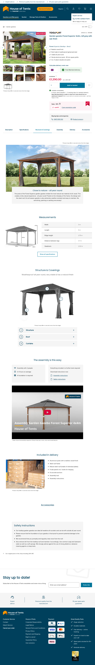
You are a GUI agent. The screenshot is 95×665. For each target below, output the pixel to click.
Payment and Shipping (33, 634)
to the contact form (82, 18)
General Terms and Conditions (35, 628)
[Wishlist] (79, 9)
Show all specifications (47, 254)
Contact (5, 622)
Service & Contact (45, 9)
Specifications (24, 130)
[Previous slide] (2, 48)
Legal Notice (30, 625)
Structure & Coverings (42, 130)
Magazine (60, 9)
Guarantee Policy (31, 640)
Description (9, 130)
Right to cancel (30, 637)
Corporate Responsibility (34, 622)
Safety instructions (59, 379)
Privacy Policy (30, 631)
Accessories (86, 130)
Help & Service (8, 625)
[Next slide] (46, 48)
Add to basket (72, 85)
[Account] (73, 9)
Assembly (60, 130)
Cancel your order (9, 628)
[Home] (4, 27)
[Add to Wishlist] (89, 85)
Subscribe (86, 585)
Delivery (72, 130)
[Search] (67, 9)
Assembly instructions (60, 375)
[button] (85, 9)
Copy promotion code (69, 107)
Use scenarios (30, 643)
